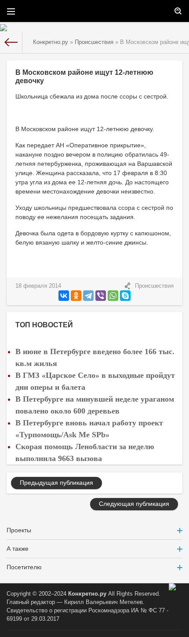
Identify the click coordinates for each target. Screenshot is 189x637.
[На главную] (11, 42)
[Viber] (100, 295)
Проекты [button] (19, 530)
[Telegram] (88, 295)
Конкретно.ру (87, 594)
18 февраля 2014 (38, 286)
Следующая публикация (134, 503)
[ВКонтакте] (63, 295)
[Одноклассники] (76, 295)
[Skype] (125, 295)
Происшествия (154, 286)
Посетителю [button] (24, 567)
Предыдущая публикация (56, 482)
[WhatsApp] (113, 295)
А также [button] (18, 548)
